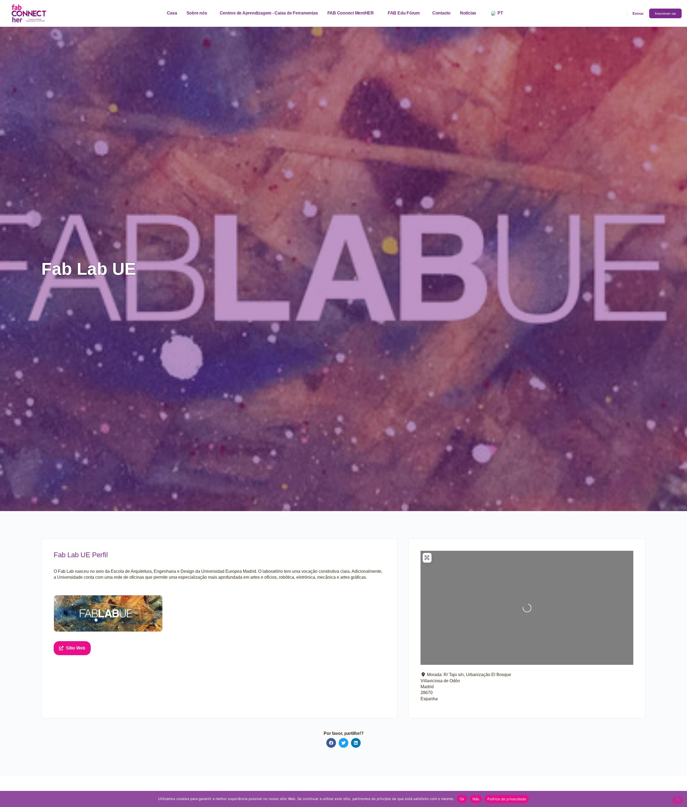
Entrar (638, 13)
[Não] (677, 800)
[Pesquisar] (619, 13)
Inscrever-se (665, 13)
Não (476, 799)
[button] (331, 743)
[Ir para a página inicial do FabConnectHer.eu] (28, 12)
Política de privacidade (506, 799)
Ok (462, 799)
